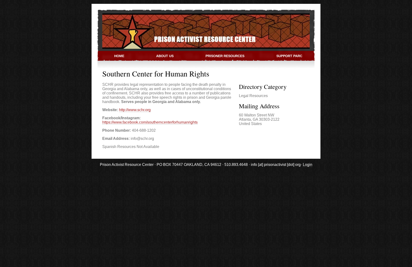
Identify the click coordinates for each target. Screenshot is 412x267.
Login (307, 165)
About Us (165, 56)
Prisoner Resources (225, 56)
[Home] (204, 31)
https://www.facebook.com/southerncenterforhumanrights (150, 122)
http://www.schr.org (135, 110)
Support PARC (289, 56)
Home (119, 56)
